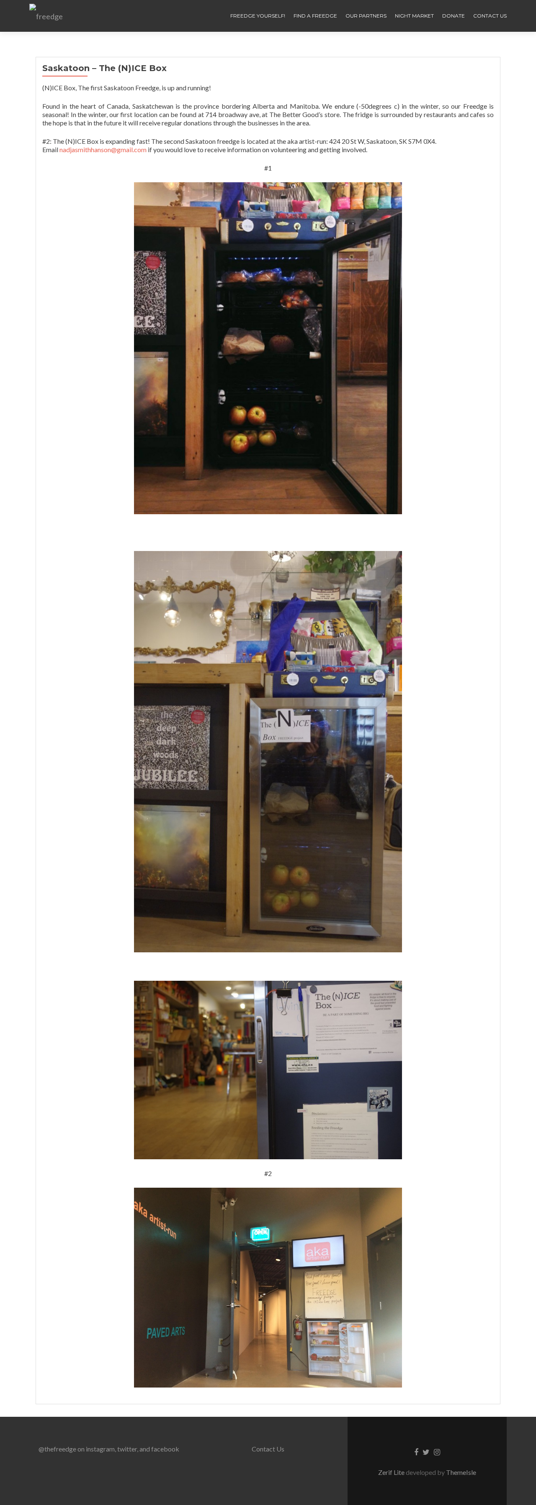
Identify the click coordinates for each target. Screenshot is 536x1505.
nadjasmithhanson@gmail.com (103, 149)
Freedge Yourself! (257, 16)
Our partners (366, 16)
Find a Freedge (315, 16)
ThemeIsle (461, 1472)
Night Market (414, 16)
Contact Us (490, 16)
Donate (453, 16)
